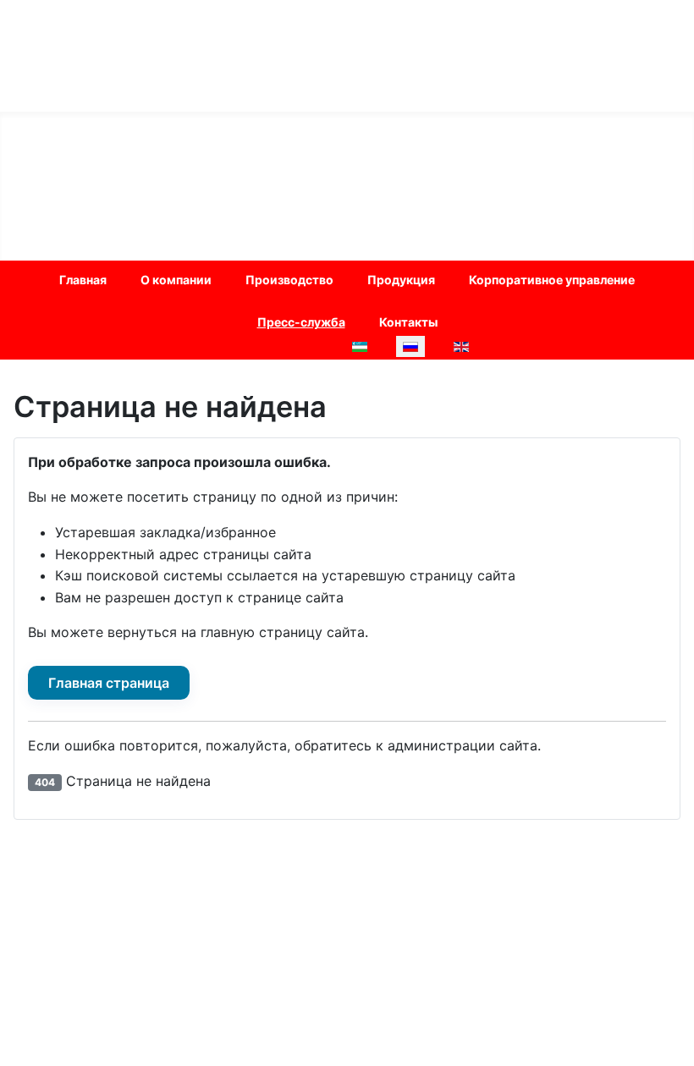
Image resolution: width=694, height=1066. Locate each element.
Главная (83, 279)
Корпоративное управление (552, 279)
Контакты (408, 322)
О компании (176, 279)
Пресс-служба (301, 322)
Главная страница (108, 682)
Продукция (401, 279)
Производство (289, 279)
